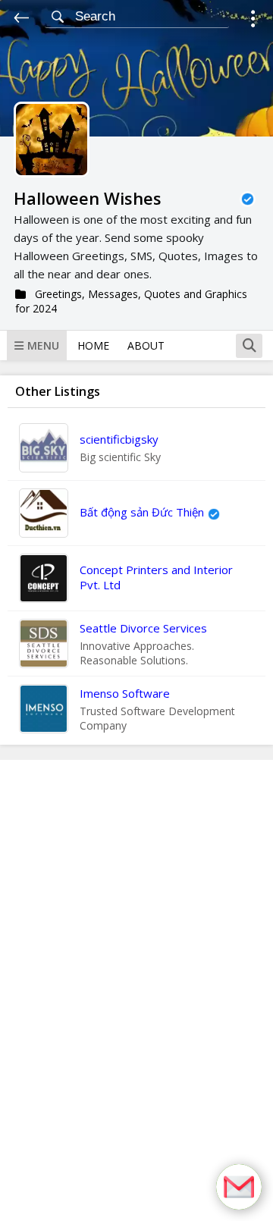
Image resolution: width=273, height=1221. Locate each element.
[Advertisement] (136, 990)
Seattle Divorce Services (143, 628)
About (146, 345)
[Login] (253, 21)
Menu (43, 345)
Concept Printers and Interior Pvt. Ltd (156, 577)
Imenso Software (125, 693)
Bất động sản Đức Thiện (142, 511)
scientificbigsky (119, 439)
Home (93, 345)
